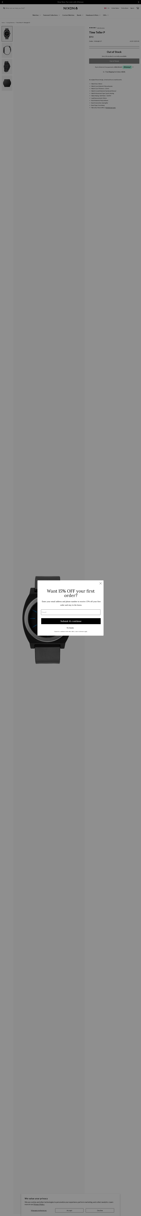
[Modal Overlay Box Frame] (70, 608)
